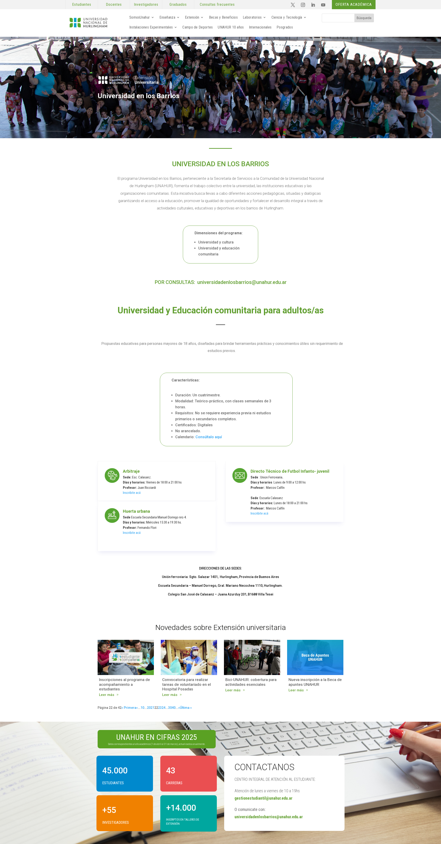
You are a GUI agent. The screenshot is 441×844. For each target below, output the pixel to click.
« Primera (129, 708)
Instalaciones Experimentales (151, 27)
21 (152, 708)
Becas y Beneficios (223, 17)
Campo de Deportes (197, 27)
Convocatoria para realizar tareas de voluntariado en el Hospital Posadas (186, 684)
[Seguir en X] (293, 5)
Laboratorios (252, 17)
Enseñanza (167, 17)
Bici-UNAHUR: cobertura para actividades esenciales (251, 682)
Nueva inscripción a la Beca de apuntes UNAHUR (315, 682)
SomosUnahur (139, 17)
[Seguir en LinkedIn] (313, 5)
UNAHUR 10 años (231, 27)
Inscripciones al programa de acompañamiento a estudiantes (124, 684)
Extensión (192, 17)
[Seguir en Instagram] (303, 5)
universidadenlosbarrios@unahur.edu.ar (242, 282)
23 (160, 708)
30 (170, 708)
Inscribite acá (132, 493)
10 (142, 708)
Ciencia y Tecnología (286, 17)
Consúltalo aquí (208, 437)
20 (149, 708)
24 (163, 708)
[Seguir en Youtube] (323, 5)
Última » (186, 708)
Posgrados (285, 27)
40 (173, 708)
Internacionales (260, 27)
